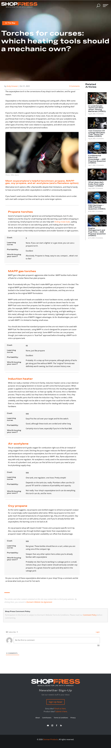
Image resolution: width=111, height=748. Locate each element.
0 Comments (74, 86)
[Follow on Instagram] (52, 725)
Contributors (46, 718)
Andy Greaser (12, 86)
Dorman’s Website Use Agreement (39, 602)
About (37, 718)
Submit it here (61, 711)
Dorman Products (50, 739)
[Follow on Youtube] (48, 725)
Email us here (60, 708)
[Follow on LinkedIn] (61, 725)
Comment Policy (89, 615)
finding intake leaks (62, 222)
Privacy (73, 718)
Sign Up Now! (55, 701)
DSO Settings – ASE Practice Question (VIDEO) (96, 207)
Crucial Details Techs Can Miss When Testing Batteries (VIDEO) (97, 108)
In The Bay (10, 23)
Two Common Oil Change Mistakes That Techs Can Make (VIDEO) (96, 133)
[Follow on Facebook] (56, 725)
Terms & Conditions (61, 718)
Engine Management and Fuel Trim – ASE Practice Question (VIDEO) (97, 232)
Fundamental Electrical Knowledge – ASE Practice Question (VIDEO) (97, 159)
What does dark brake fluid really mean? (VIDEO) (96, 184)
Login (97, 632)
